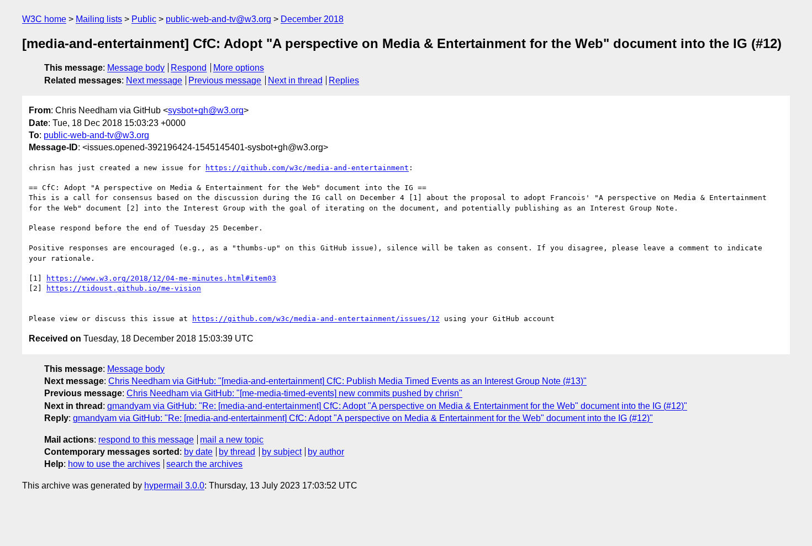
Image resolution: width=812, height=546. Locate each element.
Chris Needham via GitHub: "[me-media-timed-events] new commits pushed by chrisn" (294, 393)
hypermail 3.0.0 (174, 485)
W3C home (44, 19)
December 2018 (312, 19)
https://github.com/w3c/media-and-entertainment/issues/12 (316, 318)
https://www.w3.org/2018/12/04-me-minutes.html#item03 (161, 278)
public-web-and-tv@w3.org (218, 19)
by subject (282, 451)
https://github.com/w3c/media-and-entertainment (307, 168)
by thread (237, 451)
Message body (136, 67)
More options (238, 67)
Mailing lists (99, 19)
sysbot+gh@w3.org (206, 110)
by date (198, 451)
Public (143, 19)
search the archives (204, 464)
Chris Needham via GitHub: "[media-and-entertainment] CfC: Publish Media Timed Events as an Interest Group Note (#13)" (347, 381)
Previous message (224, 80)
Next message (154, 80)
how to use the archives (114, 464)
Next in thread (295, 80)
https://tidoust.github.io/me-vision (123, 288)
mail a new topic (231, 439)
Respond (189, 67)
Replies (344, 80)
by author (326, 451)
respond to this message (146, 439)
